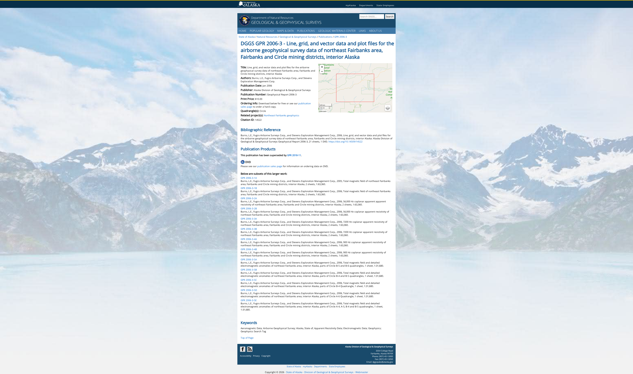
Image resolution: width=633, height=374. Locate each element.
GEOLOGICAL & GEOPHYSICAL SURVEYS (286, 22)
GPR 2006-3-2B (249, 208)
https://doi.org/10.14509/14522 (345, 141)
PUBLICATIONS (306, 31)
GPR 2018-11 (294, 155)
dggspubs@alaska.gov (383, 362)
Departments (366, 5)
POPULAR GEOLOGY (262, 31)
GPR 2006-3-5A (249, 259)
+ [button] (322, 67)
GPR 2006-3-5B (249, 269)
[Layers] (388, 108)
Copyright (265, 355)
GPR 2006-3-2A (249, 198)
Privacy (256, 355)
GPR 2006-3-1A (249, 177)
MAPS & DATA (285, 31)
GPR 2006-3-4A (249, 239)
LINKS (362, 31)
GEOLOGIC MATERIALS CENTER (337, 31)
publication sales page (269, 166)
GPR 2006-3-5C (249, 279)
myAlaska (351, 5)
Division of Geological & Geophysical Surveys (328, 372)
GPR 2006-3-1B (249, 188)
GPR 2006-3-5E (249, 300)
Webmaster (361, 372)
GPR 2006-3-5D (249, 290)
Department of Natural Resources (272, 18)
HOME (242, 31)
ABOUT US (375, 31)
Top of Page (247, 337)
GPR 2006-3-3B (249, 228)
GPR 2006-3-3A (249, 218)
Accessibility (245, 355)
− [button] (322, 71)
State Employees (385, 5)
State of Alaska (294, 366)
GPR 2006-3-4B (249, 249)
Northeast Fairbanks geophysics (281, 115)
